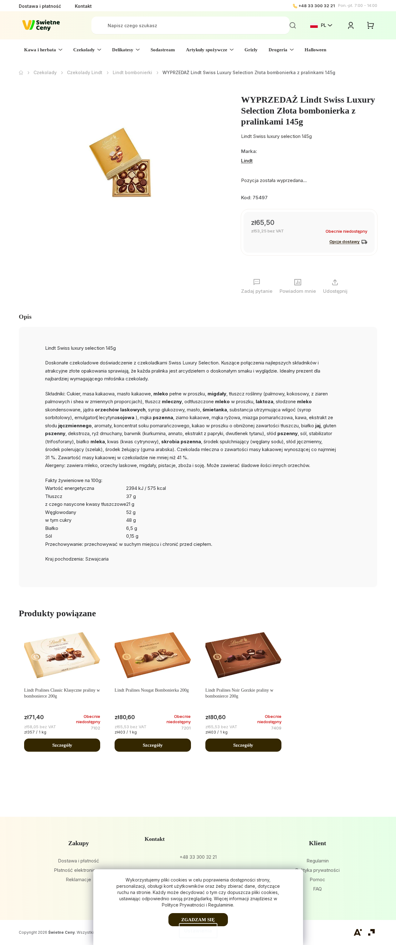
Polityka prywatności (317, 870)
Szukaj (293, 25)
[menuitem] (43, 50)
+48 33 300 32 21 (316, 5)
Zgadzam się (198, 919)
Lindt (247, 161)
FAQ (317, 889)
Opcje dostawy (344, 241)
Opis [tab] (25, 316)
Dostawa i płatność (40, 6)
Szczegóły (62, 745)
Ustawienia (198, 930)
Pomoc (317, 879)
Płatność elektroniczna (78, 870)
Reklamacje (78, 879)
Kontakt (83, 6)
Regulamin (317, 861)
